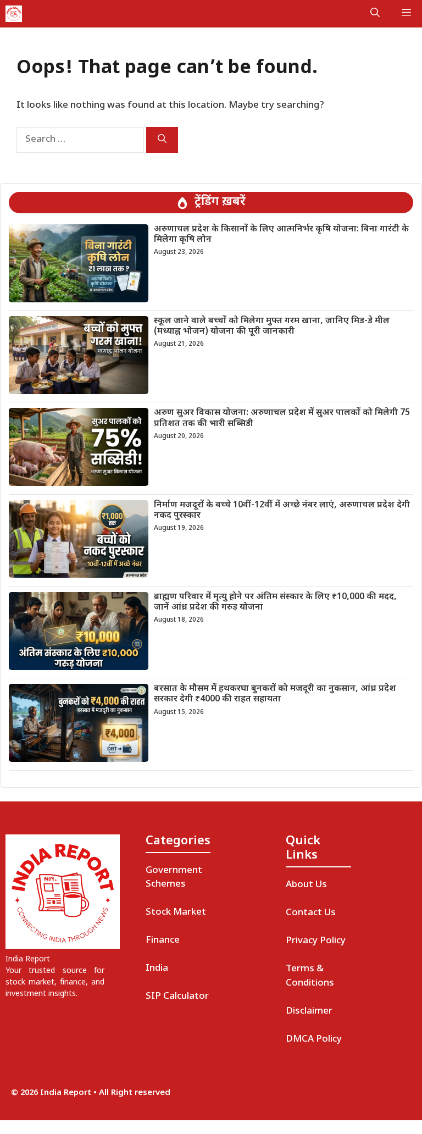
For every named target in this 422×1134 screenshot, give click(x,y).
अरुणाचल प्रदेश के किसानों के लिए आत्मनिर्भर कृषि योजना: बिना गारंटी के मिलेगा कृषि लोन (281, 235)
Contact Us (311, 913)
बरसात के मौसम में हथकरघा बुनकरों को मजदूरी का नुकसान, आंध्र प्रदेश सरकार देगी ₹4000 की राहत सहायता (275, 694)
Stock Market (176, 912)
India (157, 968)
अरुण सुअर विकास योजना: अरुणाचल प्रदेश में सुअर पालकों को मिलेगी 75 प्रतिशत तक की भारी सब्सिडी (282, 418)
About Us (306, 885)
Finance (163, 940)
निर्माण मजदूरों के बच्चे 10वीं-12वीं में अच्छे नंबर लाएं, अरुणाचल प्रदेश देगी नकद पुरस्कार (282, 511)
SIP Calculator (177, 997)
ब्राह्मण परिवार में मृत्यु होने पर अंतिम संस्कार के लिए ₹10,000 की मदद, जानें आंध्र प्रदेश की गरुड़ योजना (275, 602)
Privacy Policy (316, 941)
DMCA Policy (314, 1039)
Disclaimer (309, 1011)
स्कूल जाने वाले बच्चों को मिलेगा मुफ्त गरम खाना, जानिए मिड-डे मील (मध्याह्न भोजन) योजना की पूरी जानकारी (272, 327)
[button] (375, 13)
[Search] (162, 140)
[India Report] (13, 13)
